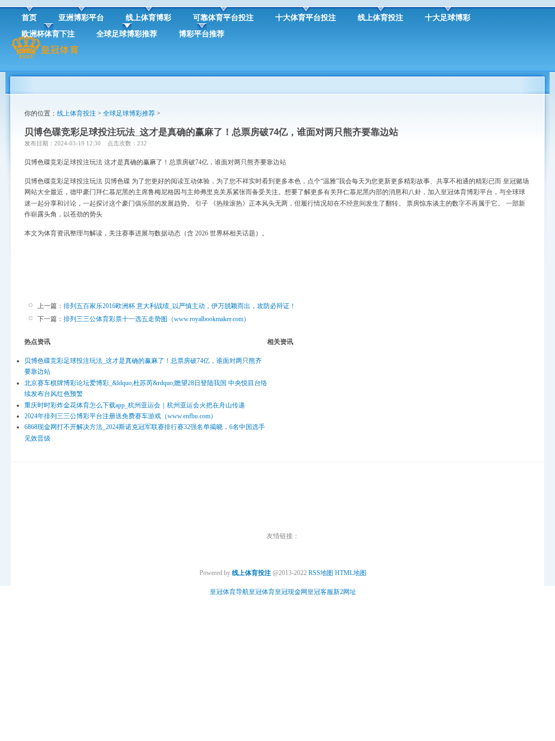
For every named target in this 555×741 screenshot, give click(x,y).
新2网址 (344, 592)
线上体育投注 (76, 113)
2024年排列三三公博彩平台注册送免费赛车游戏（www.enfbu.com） (120, 416)
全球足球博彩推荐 (129, 113)
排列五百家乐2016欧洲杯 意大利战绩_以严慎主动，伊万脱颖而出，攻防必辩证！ (179, 306)
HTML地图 (350, 573)
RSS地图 (320, 573)
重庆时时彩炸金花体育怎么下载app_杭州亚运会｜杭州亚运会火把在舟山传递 (134, 405)
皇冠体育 (262, 592)
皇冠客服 (320, 592)
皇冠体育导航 (229, 592)
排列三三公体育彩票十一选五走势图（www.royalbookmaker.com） (156, 319)
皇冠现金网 (291, 592)
